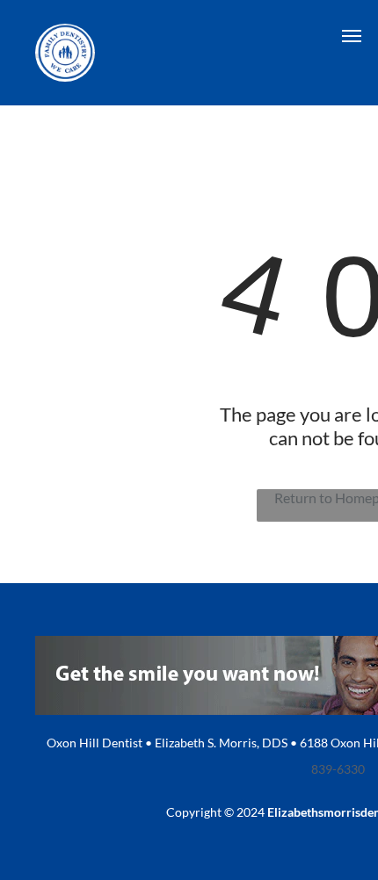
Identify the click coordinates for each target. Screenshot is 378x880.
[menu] (351, 36)
